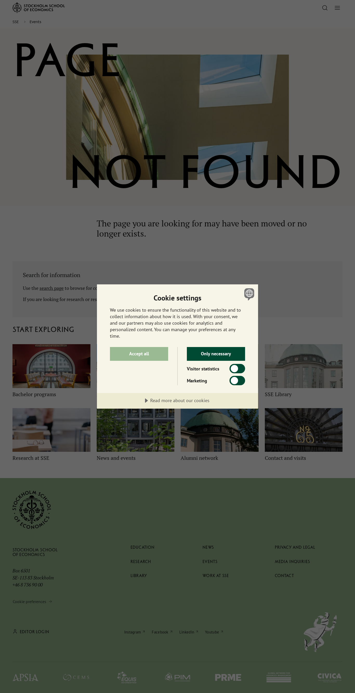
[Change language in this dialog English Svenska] (248, 294)
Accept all (139, 354)
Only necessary (216, 354)
